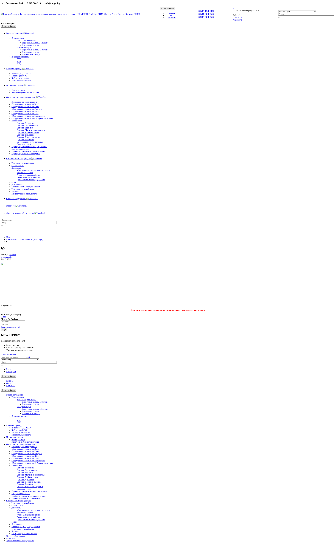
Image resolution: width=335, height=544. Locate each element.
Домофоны (16, 508)
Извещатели (17, 465)
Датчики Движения (25, 468)
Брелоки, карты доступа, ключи (26, 526)
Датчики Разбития (25, 472)
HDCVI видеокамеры (26, 399)
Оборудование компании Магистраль (28, 461)
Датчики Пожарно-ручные (29, 482)
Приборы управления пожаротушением (29, 491)
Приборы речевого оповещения (26, 498)
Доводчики (17, 524)
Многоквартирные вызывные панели (33, 510)
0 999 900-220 (206, 17)
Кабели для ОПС (19, 430)
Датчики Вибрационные (28, 477)
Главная (9, 381)
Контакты (10, 385)
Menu (8, 369)
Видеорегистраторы (20, 416)
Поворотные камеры (31, 414)
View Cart (237, 17)
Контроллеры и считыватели (24, 533)
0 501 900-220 (206, 14)
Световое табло (24, 489)
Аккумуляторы (18, 439)
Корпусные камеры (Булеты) (35, 402)
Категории (11, 371)
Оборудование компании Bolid (25, 449)
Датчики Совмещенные (27, 470)
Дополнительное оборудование (31, 519)
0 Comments (6, 257)
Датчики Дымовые (25, 479)
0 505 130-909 (206, 11)
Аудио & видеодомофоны (28, 515)
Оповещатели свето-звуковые (30, 486)
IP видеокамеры (24, 406)
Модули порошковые (21, 494)
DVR (19, 418)
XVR (19, 423)
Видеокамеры (18, 397)
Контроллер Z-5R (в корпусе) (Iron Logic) (24, 239)
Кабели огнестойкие (21, 432)
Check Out (237, 20)
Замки (14, 182)
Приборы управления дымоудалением (29, 496)
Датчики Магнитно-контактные (31, 475)
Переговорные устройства (28, 517)
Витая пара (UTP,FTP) (21, 428)
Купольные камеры (30, 404)
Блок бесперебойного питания (25, 442)
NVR (19, 421)
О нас (8, 383)
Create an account (8, 354)
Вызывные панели (25, 512)
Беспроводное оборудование (24, 446)
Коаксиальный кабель (21, 435)
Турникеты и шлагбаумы (23, 503)
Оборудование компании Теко (25, 458)
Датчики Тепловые (25, 484)
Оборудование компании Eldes (25, 451)
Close (3, 317)
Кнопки (15, 531)
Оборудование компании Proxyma (27, 454)
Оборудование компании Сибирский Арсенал (32, 463)
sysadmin (12, 254)
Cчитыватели (18, 505)
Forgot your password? (10, 327)
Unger (9, 237)
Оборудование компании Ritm (25, 456)
